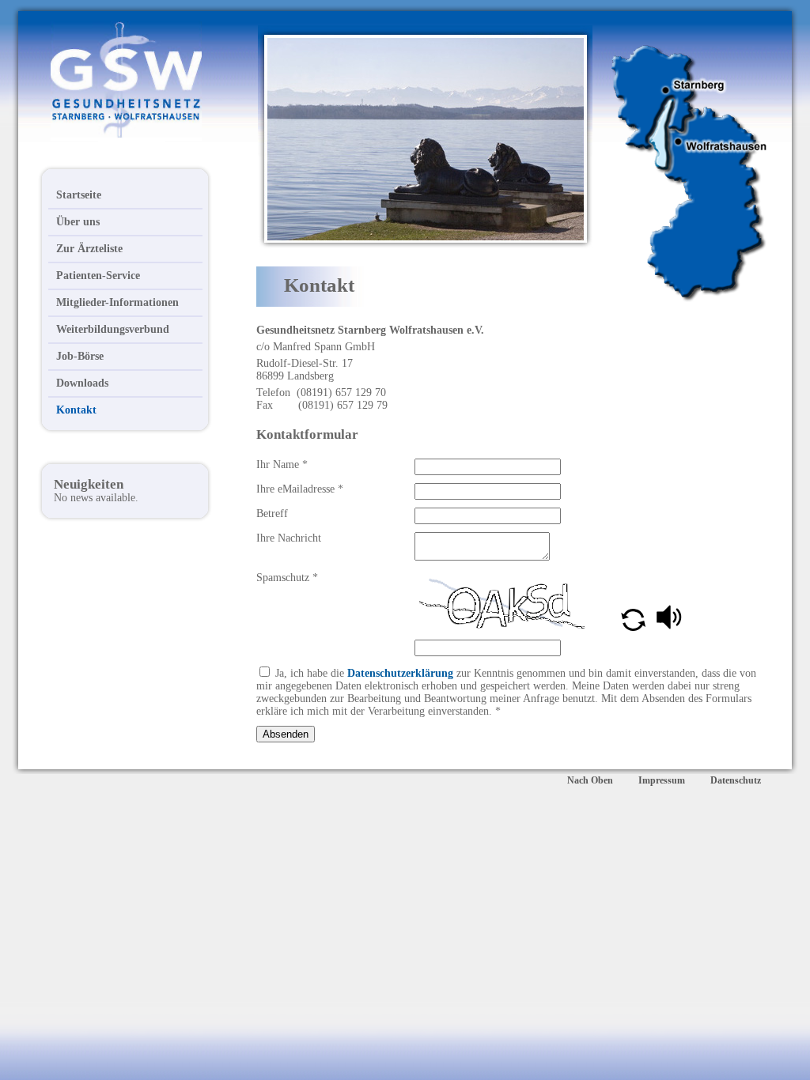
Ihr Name (282, 464)
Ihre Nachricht (288, 538)
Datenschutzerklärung (400, 673)
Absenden (285, 734)
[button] (635, 627)
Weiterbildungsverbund (112, 329)
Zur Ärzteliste (89, 249)
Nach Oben (590, 780)
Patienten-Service (98, 275)
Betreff (272, 513)
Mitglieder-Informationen (117, 302)
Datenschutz (735, 780)
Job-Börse (80, 356)
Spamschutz (287, 577)
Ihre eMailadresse (299, 489)
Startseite (78, 195)
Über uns (78, 222)
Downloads (82, 383)
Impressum (661, 780)
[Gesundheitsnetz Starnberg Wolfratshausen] (97, 135)
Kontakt (76, 410)
